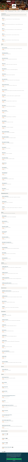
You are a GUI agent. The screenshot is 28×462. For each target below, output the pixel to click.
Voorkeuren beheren (8, 456)
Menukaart (8, 1)
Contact (17, 1)
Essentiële (14, 460)
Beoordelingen (13, 1)
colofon (21, 1)
